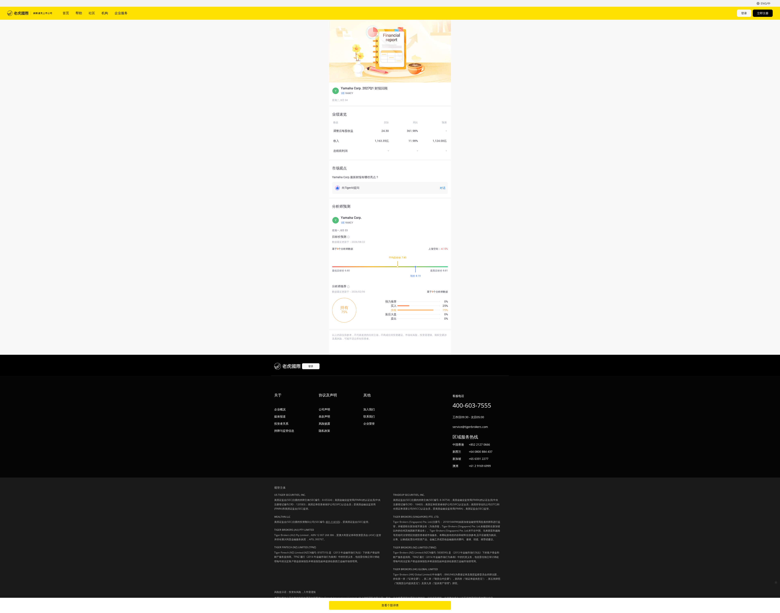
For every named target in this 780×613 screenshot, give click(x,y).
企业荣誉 (369, 423)
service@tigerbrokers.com (470, 427)
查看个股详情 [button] (390, 605)
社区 (92, 13)
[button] (390, 90)
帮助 (79, 13)
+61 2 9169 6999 (480, 466)
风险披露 (324, 423)
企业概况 (280, 409)
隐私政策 (324, 431)
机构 (105, 13)
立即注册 (762, 13)
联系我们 (369, 416)
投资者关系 (281, 423)
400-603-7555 (472, 405)
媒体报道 (280, 416)
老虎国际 (29, 13)
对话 (442, 188)
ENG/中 (765, 3)
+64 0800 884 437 (480, 452)
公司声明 (324, 409)
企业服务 (121, 13)
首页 (66, 13)
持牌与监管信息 (284, 431)
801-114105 (332, 522)
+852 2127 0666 (479, 444)
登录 (744, 13)
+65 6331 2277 (478, 459)
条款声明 (324, 416)
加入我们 (369, 409)
